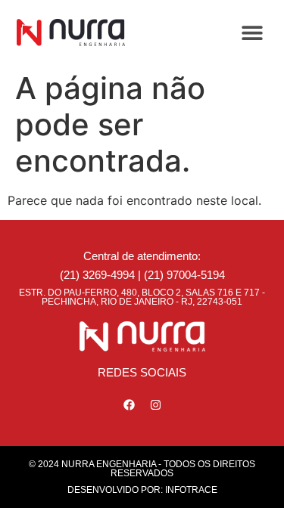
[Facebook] (128, 404)
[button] (252, 32)
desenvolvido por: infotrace (142, 490)
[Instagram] (155, 404)
